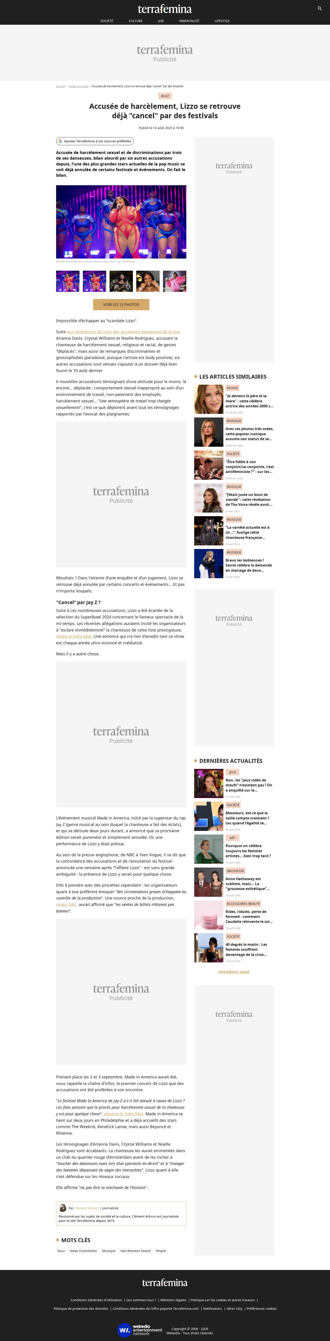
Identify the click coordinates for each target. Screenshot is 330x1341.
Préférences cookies (262, 1308)
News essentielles (83, 1251)
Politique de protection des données (81, 1308)
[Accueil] (165, 8)
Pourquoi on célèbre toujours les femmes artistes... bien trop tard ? (248, 850)
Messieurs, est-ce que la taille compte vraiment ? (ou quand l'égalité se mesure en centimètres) (247, 820)
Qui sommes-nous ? (141, 1300)
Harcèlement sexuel (136, 1251)
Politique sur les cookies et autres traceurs (223, 1300)
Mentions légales (173, 1300)
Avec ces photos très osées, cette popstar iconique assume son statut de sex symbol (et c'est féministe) (250, 436)
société (106, 21)
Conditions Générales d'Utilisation (96, 1300)
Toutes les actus (78, 86)
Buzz (61, 1251)
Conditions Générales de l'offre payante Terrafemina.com (156, 1308)
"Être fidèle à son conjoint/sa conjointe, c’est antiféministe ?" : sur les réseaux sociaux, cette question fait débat (250, 471)
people (161, 1251)
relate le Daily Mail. (74, 636)
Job (161, 21)
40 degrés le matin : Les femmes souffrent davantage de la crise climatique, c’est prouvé (247, 952)
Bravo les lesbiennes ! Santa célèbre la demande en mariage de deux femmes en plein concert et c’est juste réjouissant (249, 570)
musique (108, 1251)
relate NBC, (67, 904)
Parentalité (189, 21)
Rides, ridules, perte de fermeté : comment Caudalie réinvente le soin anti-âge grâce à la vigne (249, 919)
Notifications (212, 1308)
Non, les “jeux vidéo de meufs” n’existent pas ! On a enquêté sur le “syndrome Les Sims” (249, 788)
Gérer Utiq (234, 1308)
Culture (136, 21)
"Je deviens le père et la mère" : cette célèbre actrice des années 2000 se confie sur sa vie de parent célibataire (249, 406)
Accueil (60, 86)
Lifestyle (222, 21)
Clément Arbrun (87, 1208)
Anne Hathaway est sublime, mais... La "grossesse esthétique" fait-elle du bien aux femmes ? (246, 888)
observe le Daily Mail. (124, 1113)
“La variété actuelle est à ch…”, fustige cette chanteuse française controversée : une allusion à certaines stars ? (249, 537)
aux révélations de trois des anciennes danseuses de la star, (124, 331)
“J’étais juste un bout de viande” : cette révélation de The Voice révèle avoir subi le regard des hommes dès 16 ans (250, 504)
